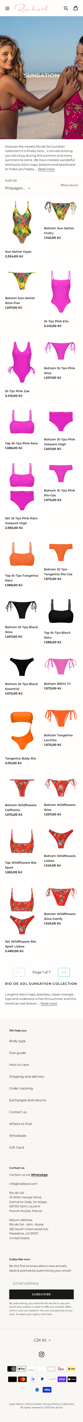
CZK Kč (40, 1340)
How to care (19, 1065)
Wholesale (17, 1136)
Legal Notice (16, 1404)
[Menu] (7, 8)
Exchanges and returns (27, 1100)
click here (46, 1314)
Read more (46, 169)
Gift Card (16, 1147)
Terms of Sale (33, 1404)
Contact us (18, 1112)
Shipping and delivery (26, 1076)
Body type (17, 1041)
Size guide (17, 1053)
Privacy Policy (51, 1404)
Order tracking (21, 1088)
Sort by (11, 180)
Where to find (20, 1124)
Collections (67, 1404)
